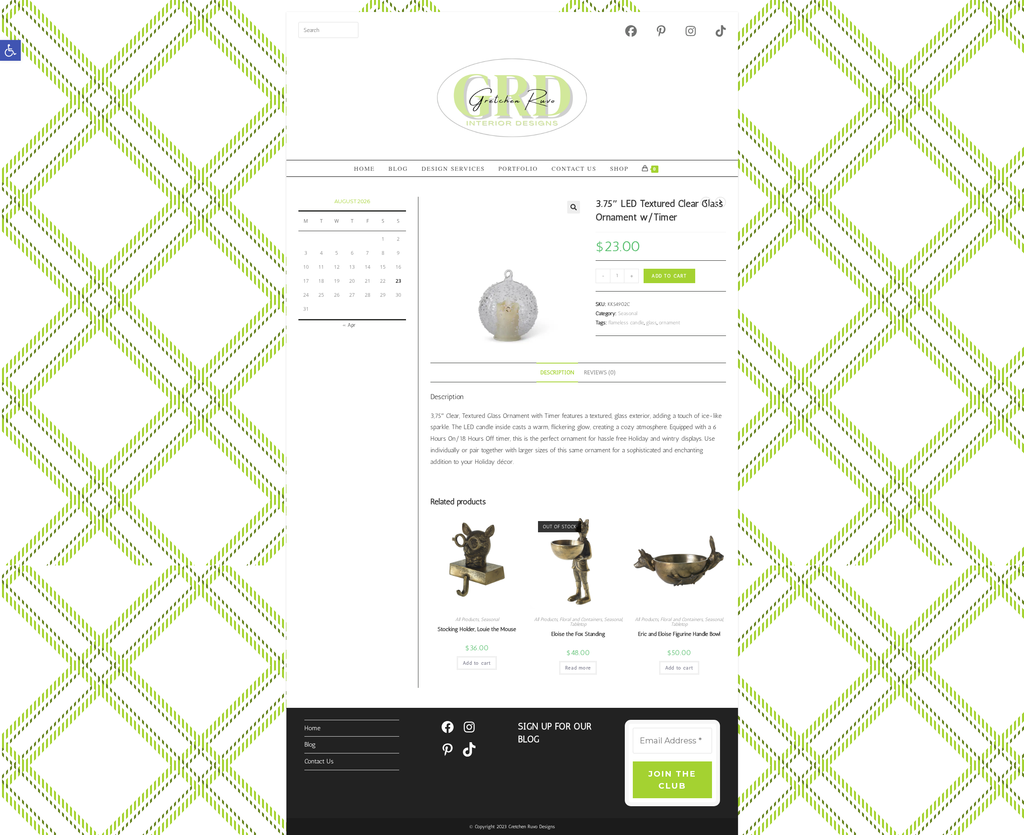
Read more (578, 668)
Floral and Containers (581, 619)
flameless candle (626, 323)
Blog (310, 744)
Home (312, 728)
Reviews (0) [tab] (600, 372)
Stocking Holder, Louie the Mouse (477, 629)
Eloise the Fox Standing (578, 634)
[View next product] (720, 202)
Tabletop (578, 624)
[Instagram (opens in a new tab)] (691, 31)
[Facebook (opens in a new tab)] (631, 31)
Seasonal (627, 313)
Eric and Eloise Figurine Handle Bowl (679, 634)
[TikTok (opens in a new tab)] (716, 31)
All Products (467, 619)
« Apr (349, 325)
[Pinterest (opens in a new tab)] (661, 31)
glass (651, 323)
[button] (10, 50)
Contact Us (319, 761)
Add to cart (669, 276)
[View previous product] (706, 202)
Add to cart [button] (477, 663)
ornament (669, 323)
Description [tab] (557, 372)
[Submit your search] (350, 29)
